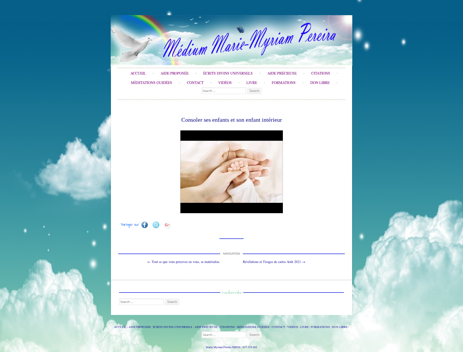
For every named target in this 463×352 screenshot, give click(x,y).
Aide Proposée (175, 73)
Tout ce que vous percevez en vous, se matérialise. (183, 261)
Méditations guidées (151, 82)
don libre (320, 82)
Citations (320, 73)
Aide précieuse (282, 73)
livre (251, 82)
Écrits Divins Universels (228, 73)
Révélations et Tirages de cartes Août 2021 (274, 261)
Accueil (138, 73)
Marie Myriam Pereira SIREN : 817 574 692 (231, 347)
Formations (284, 82)
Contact (195, 82)
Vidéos (225, 82)
